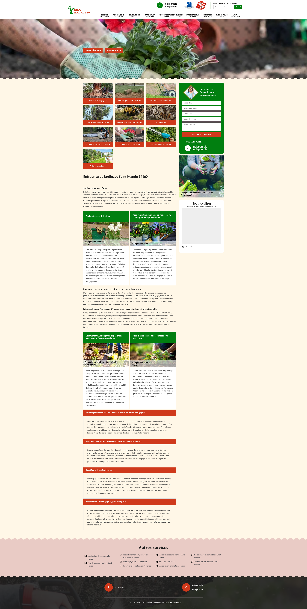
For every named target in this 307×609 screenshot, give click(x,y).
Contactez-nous (175, 603)
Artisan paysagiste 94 (235, 16)
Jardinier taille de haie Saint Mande (137, 566)
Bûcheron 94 (179, 16)
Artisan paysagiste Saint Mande (135, 562)
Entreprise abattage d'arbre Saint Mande (172, 556)
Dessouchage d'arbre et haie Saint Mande (207, 556)
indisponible (171, 4)
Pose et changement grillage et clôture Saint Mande (135, 556)
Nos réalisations (93, 50)
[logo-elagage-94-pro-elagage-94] (79, 10)
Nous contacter (114, 50)
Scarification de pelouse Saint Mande (99, 557)
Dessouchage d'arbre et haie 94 (166, 16)
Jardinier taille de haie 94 (222, 16)
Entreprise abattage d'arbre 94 (192, 16)
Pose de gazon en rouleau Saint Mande (100, 564)
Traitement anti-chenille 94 (150, 16)
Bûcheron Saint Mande (167, 562)
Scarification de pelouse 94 (134, 16)
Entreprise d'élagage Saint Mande (172, 566)
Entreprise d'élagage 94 (104, 16)
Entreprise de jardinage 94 (208, 16)
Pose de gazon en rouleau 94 (119, 16)
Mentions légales (161, 603)
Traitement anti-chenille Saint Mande (205, 563)
